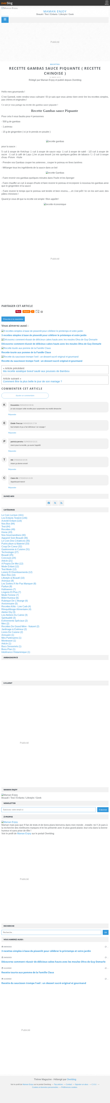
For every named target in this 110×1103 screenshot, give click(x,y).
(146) (14, 518)
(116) (11, 521)
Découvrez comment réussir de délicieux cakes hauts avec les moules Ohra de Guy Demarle (53, 961)
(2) (14, 621)
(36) (14, 538)
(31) (15, 549)
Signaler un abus (82, 1084)
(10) (8, 575)
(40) (13, 535)
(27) (9, 552)
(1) (7, 635)
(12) (12, 563)
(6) (10, 598)
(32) (11, 546)
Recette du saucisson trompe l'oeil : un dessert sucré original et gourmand (43, 983)
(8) (7, 581)
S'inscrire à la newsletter (13, 319)
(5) (9, 603)
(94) (8, 523)
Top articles (58, 1084)
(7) (8, 589)
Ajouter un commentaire (25, 396)
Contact (69, 1084)
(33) (15, 543)
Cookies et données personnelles (45, 1087)
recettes (55, 64)
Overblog (71, 1079)
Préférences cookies (69, 1087)
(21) (6, 561)
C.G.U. (94, 1084)
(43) (6, 532)
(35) (15, 541)
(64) (5, 526)
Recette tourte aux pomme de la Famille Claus (27, 972)
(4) (16, 606)
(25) (7, 555)
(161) (12, 515)
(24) (8, 558)
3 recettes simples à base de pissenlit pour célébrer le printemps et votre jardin (46, 951)
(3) (8, 612)
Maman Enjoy (55, 11)
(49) (8, 529)
